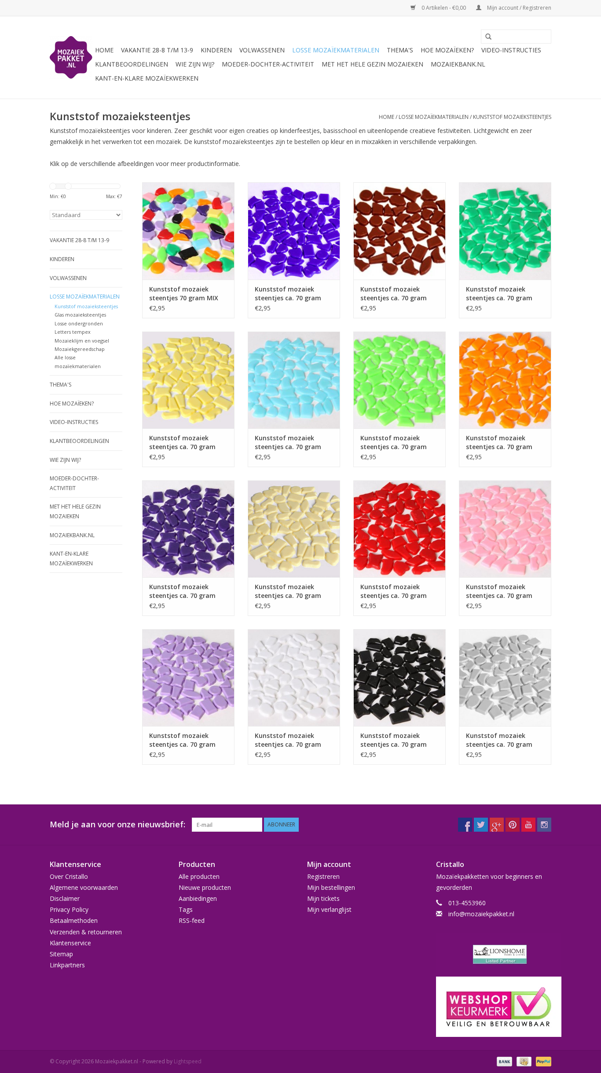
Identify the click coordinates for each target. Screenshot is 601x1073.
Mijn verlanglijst (329, 909)
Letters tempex (73, 331)
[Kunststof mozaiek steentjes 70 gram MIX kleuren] (188, 230)
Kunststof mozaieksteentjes (512, 117)
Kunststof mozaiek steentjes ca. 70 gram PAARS (182, 591)
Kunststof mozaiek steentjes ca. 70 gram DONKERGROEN (499, 293)
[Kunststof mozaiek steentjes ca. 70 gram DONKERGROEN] (505, 230)
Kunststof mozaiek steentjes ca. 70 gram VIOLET (182, 740)
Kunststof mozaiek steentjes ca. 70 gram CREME (288, 591)
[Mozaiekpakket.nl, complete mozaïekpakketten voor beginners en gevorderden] (71, 57)
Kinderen (216, 50)
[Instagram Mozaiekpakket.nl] (544, 825)
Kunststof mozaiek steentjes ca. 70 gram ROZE (499, 591)
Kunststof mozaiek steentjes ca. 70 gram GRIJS (499, 740)
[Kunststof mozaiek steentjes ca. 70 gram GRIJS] (505, 677)
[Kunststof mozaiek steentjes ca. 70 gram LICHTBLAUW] (294, 380)
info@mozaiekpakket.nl (481, 914)
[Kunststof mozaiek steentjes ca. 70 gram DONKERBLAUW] (294, 230)
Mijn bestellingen (331, 887)
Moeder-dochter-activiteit (268, 64)
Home (104, 50)
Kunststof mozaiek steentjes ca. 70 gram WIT (288, 740)
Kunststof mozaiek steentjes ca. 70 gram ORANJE (499, 442)
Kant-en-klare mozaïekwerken (146, 78)
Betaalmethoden (74, 920)
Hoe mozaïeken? (447, 50)
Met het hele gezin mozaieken (372, 64)
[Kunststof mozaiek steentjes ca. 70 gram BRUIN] (399, 230)
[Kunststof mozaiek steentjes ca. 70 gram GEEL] (188, 380)
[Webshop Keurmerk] (494, 1007)
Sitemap (61, 954)
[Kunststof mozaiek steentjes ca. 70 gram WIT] (294, 677)
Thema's (400, 50)
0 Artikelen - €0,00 (443, 7)
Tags (186, 909)
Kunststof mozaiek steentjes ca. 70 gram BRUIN (393, 293)
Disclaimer (65, 898)
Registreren (323, 876)
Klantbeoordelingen (131, 64)
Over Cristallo (69, 876)
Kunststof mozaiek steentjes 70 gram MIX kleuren (183, 293)
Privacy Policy (69, 909)
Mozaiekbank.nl (458, 64)
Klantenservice (70, 943)
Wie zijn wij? (195, 64)
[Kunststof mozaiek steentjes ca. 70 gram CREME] (294, 528)
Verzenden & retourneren (86, 932)
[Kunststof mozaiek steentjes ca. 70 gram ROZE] (505, 528)
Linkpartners (67, 965)
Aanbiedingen (198, 898)
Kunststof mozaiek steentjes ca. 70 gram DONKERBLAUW (288, 293)
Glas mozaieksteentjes (80, 314)
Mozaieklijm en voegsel (82, 340)
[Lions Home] (494, 955)
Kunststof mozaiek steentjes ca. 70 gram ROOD (393, 591)
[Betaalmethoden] (503, 1061)
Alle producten (199, 876)
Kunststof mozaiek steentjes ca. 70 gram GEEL (182, 442)
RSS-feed (192, 920)
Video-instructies (511, 50)
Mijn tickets (323, 898)
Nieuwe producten (205, 887)
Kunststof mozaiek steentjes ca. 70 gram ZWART (393, 740)
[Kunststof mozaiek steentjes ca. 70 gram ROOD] (399, 528)
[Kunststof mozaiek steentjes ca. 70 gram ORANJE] (505, 380)
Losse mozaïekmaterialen (335, 50)
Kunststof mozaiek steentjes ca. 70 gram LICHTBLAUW (288, 442)
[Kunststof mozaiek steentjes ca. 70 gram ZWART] (399, 677)
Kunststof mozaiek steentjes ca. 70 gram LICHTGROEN (393, 442)
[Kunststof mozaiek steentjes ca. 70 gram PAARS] (188, 528)
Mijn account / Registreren (518, 7)
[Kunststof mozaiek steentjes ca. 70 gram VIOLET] (188, 677)
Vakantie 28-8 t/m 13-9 (157, 50)
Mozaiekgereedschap (80, 349)
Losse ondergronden (79, 323)
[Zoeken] (485, 36)
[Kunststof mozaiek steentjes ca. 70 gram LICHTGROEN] (399, 380)
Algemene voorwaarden (84, 887)
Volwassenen (262, 50)
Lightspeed (188, 1061)
